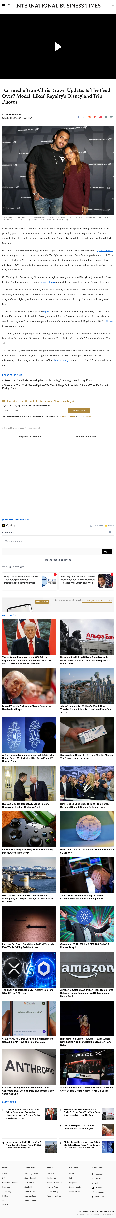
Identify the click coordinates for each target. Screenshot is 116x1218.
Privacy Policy (85, 416)
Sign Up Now (42, 602)
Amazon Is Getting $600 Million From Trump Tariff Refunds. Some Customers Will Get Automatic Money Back (86, 993)
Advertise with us (54, 1196)
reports (46, 311)
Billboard (108, 321)
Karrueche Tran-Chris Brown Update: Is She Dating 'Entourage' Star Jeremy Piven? (48, 380)
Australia (72, 1174)
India (71, 1178)
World (4, 1174)
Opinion (5, 1205)
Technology (6, 1191)
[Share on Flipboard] (95, 116)
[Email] (105, 116)
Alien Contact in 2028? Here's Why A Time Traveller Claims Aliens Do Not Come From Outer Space (86, 709)
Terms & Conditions (55, 1183)
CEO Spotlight (30, 1196)
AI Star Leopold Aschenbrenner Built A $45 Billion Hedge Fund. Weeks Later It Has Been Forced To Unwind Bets (28, 758)
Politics (5, 1196)
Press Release (30, 1191)
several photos (47, 282)
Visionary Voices (31, 1174)
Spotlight (28, 1187)
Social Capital (30, 1178)
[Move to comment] (111, 116)
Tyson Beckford (105, 250)
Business (6, 1187)
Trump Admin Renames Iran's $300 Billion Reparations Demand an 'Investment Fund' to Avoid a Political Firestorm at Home (26, 660)
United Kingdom (75, 1187)
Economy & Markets (10, 1183)
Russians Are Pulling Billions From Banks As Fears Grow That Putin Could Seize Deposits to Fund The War (85, 660)
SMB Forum (29, 1183)
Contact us (51, 1178)
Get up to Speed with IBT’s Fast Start (97, 601)
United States (74, 1191)
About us (50, 1174)
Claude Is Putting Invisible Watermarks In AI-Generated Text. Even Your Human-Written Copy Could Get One (28, 1090)
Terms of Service (68, 416)
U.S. (4, 1178)
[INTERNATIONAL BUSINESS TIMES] (58, 6)
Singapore (73, 1183)
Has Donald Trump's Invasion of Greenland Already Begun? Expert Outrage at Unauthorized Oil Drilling (28, 898)
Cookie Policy (52, 1191)
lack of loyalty (61, 360)
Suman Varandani (13, 114)
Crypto (4, 1200)
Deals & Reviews (31, 1200)
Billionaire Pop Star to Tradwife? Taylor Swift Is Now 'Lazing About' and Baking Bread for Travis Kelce (86, 1042)
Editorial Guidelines (86, 436)
